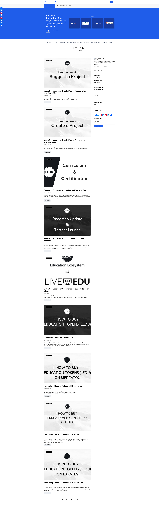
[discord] (1, 22)
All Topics (49, 42)
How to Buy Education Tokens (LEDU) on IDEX (62, 434)
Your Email (96, 121)
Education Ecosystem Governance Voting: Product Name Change (67, 290)
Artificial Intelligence (102, 42)
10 (66, 499)
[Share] (1, 25)
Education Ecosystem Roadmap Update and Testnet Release (65, 239)
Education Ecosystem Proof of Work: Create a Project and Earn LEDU (66, 141)
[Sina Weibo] (1, 12)
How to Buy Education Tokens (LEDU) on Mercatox (64, 386)
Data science (97, 82)
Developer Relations (98, 102)
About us (96, 99)
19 (71, 499)
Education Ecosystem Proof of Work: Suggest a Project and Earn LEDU (66, 92)
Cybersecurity (94, 42)
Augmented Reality (98, 80)
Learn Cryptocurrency (99, 87)
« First (58, 499)
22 (77, 499)
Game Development (77, 42)
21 (75, 499)
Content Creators (52, 511)
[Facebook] (1, 7)
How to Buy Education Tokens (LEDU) (59, 338)
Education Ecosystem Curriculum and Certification (65, 190)
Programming (69, 42)
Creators (110, 42)
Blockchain (62, 42)
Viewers (45, 511)
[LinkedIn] (1, 20)
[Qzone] (1, 15)
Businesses (60, 511)
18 (69, 499)
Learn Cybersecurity (98, 89)
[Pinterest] (1, 17)
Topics (47, 5)
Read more (47, 101)
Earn (111, 1)
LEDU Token (55, 42)
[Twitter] (1, 10)
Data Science (86, 42)
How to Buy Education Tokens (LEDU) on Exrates (63, 482)
